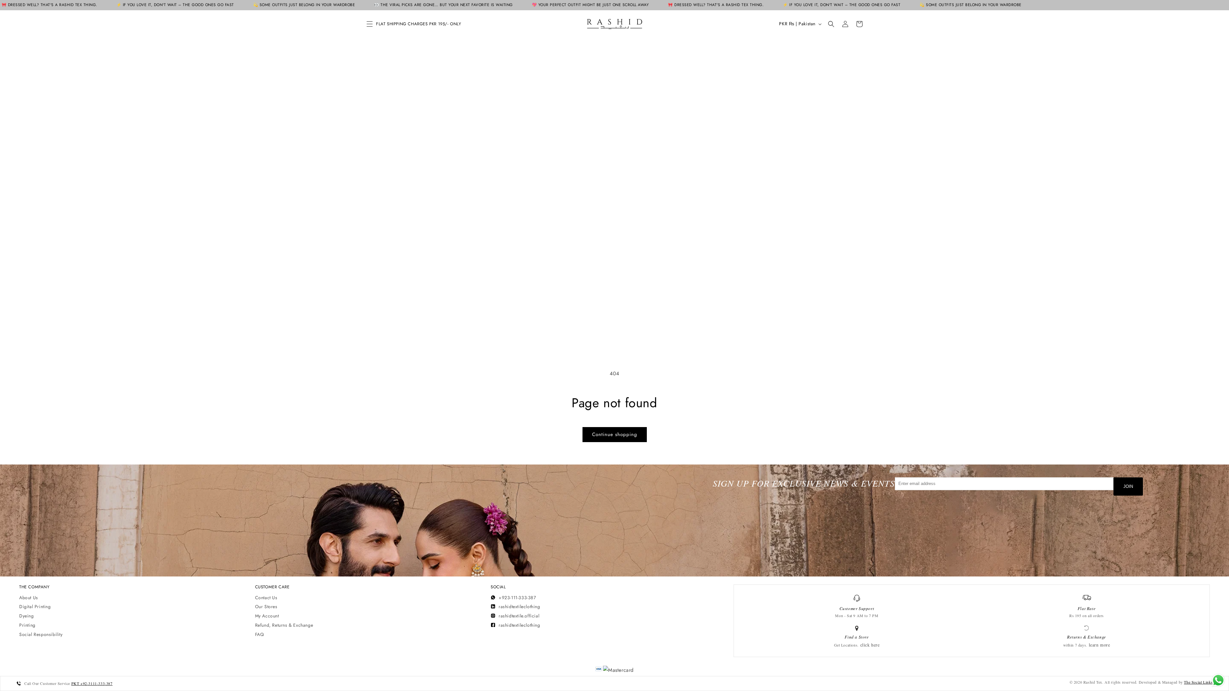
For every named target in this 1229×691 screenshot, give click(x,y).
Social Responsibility (41, 634)
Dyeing (26, 616)
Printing (27, 625)
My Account (267, 616)
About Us (28, 597)
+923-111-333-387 (517, 597)
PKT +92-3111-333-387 (92, 683)
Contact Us (266, 597)
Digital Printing (35, 606)
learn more (1099, 645)
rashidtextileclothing (519, 606)
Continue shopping (614, 434)
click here (870, 645)
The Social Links (1198, 682)
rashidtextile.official (519, 616)
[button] (370, 24)
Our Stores (266, 606)
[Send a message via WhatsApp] (1218, 680)
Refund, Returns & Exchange (284, 625)
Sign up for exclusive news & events (804, 483)
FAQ (259, 634)
